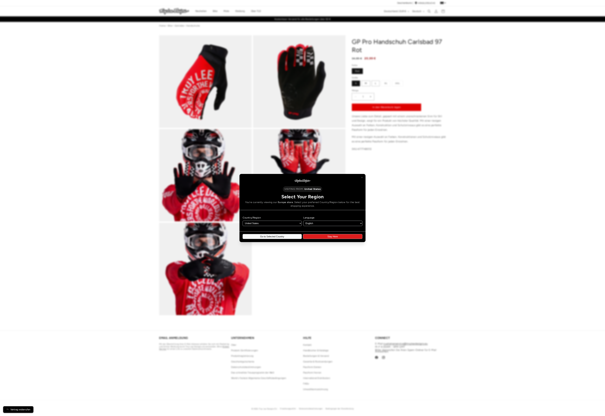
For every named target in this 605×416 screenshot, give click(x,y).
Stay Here (332, 236)
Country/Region (252, 217)
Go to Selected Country (272, 236)
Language (308, 217)
